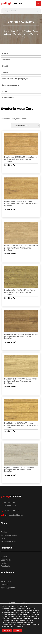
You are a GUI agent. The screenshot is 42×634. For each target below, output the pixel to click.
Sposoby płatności (8, 588)
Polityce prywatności (16, 626)
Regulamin (5, 566)
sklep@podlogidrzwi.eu (14, 515)
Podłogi (4, 532)
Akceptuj (7, 630)
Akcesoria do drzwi (8, 541)
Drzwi (3, 538)
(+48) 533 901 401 (12, 510)
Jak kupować (6, 581)
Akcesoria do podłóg (9, 535)
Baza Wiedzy (6, 560)
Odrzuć (17, 630)
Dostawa (4, 584)
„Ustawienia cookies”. (10, 624)
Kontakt (4, 563)
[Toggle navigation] (38, 3)
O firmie (4, 557)
